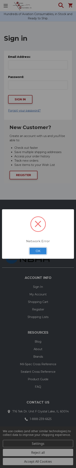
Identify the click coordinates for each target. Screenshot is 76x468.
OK (38, 251)
